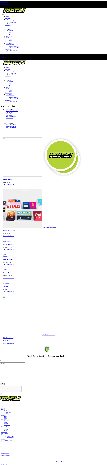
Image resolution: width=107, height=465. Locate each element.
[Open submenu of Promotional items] (18, 46)
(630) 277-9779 (4, 2)
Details (12, 184)
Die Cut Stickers (8, 338)
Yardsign (6, 286)
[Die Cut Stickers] (55, 316)
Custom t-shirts (8, 259)
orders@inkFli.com (5, 4)
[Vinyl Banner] (55, 241)
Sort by (12, 111)
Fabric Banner (8, 273)
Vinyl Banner (7, 244)
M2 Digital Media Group (62, 461)
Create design (6, 184)
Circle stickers (7, 179)
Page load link (3, 464)
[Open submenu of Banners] (10, 25)
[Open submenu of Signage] (10, 29)
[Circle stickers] (55, 157)
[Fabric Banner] (55, 270)
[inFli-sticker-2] (14, 12)
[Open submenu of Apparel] (10, 49)
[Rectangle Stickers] (55, 208)
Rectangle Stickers (9, 231)
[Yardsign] (55, 283)
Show (11, 124)
